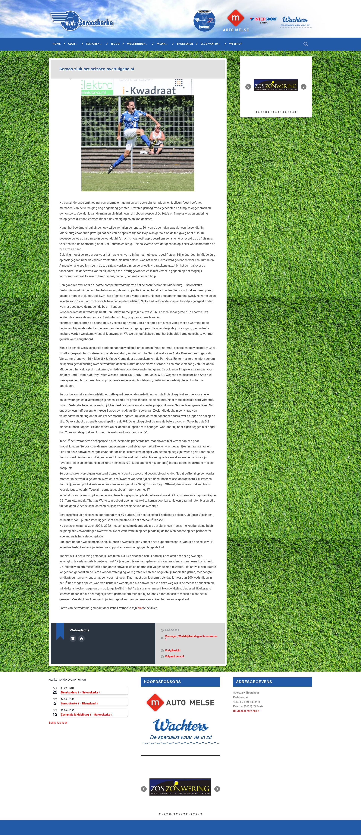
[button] (248, 87)
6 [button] (273, 112)
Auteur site (81, 638)
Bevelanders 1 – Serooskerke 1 (80, 692)
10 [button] (286, 112)
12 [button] (293, 112)
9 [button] (283, 112)
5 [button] (269, 112)
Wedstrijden (136, 44)
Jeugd (115, 44)
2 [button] (259, 112)
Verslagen (171, 636)
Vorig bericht (172, 650)
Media (161, 44)
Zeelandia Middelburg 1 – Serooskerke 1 (86, 714)
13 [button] (296, 112)
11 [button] (289, 112)
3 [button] (262, 112)
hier (140, 608)
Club (71, 44)
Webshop (235, 44)
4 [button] (266, 112)
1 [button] (256, 112)
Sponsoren (185, 44)
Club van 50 (209, 44)
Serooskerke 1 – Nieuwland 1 (79, 703)
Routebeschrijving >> (246, 711)
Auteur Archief (73, 638)
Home (57, 44)
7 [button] (276, 112)
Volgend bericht (174, 656)
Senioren (93, 44)
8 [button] (279, 112)
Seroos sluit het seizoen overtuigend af (96, 69)
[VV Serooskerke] (81, 22)
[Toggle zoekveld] (305, 44)
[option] (276, 85)
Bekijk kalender (58, 722)
